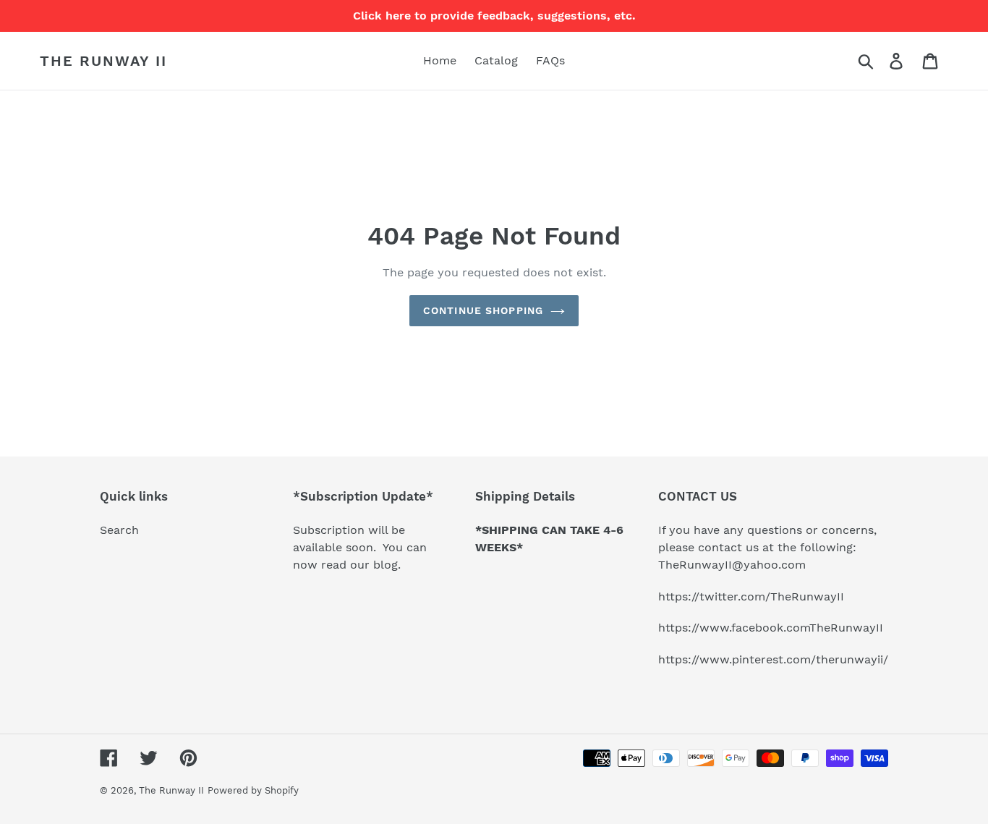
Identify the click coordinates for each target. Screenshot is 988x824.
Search (119, 530)
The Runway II (103, 60)
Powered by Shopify (253, 790)
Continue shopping (483, 310)
